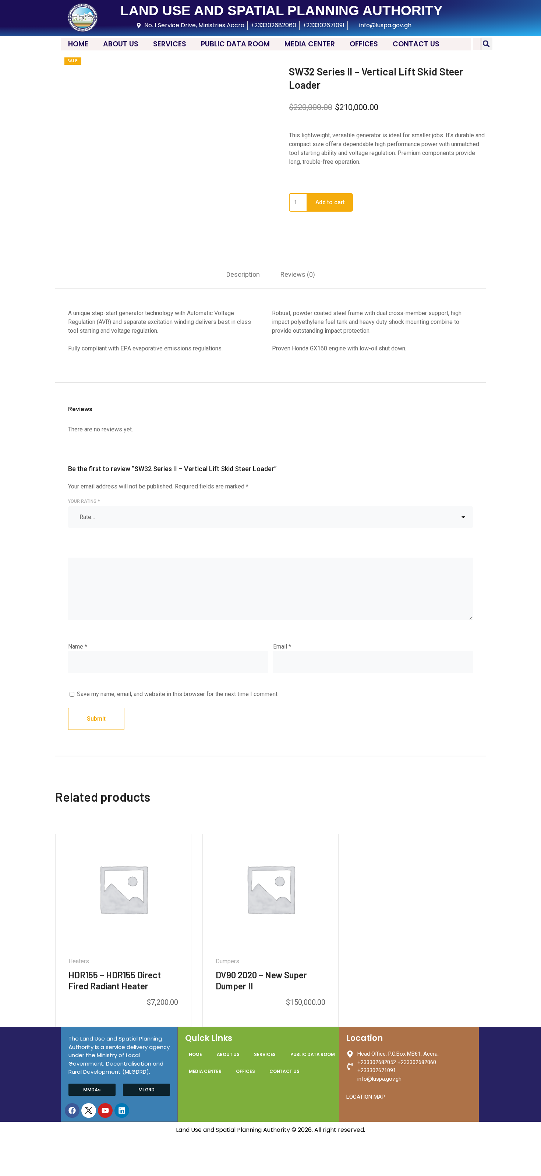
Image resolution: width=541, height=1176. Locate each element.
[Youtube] (105, 1110)
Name (77, 646)
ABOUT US (120, 44)
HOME (78, 44)
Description (243, 274)
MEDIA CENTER (309, 44)
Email (282, 646)
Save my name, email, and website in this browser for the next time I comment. (178, 694)
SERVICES (169, 44)
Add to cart (330, 202)
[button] (486, 44)
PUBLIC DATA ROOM (235, 44)
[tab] (243, 274)
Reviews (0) (297, 274)
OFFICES (364, 44)
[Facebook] (72, 1110)
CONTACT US (416, 44)
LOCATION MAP (365, 1097)
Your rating (84, 501)
